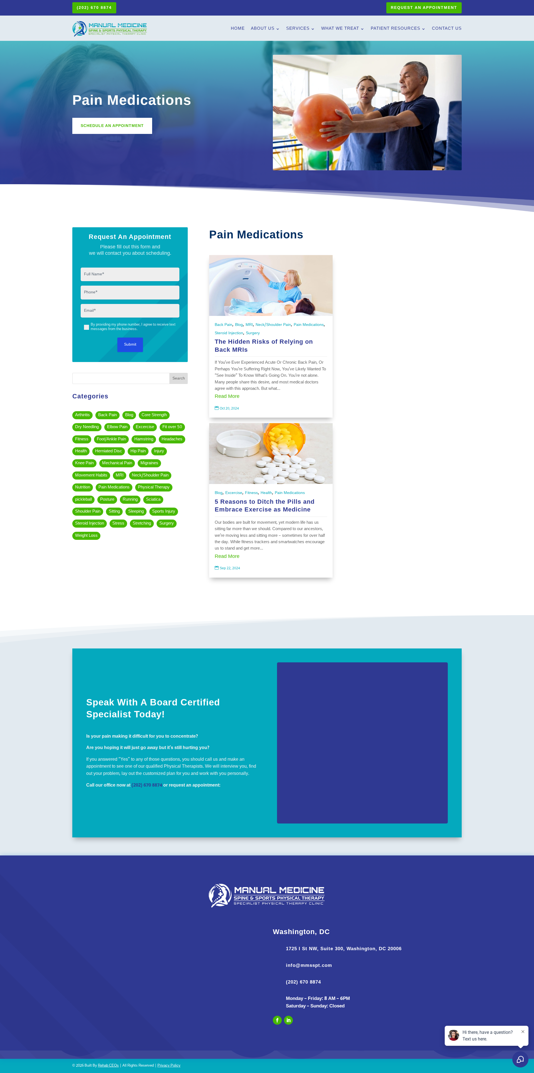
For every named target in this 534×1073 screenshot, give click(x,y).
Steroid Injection (89, 523)
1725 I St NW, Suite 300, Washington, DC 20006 (344, 948)
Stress (118, 523)
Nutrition (82, 487)
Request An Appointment (424, 7)
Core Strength (154, 415)
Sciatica (153, 499)
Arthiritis (82, 415)
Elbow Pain (117, 427)
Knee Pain (84, 463)
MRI (119, 475)
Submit (130, 344)
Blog (129, 415)
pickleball (83, 499)
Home (238, 28)
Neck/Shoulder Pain (150, 475)
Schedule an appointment (112, 125)
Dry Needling (87, 427)
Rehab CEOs (108, 1066)
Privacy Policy (169, 1066)
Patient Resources (395, 28)
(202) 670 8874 (94, 7)
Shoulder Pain (87, 511)
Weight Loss (86, 535)
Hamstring (143, 439)
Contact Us (447, 28)
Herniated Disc (108, 451)
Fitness (81, 439)
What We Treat (340, 28)
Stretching (142, 523)
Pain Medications (114, 487)
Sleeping (136, 511)
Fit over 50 (172, 427)
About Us (263, 28)
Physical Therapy (154, 487)
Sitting (114, 511)
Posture (107, 499)
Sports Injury (163, 511)
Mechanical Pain (117, 463)
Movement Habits (91, 475)
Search (178, 378)
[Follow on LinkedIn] (288, 1020)
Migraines (149, 463)
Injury (159, 451)
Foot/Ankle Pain (111, 439)
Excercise (145, 427)
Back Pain (107, 415)
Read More (227, 396)
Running (130, 499)
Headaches (172, 439)
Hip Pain (138, 451)
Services (298, 28)
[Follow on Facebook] (277, 1020)
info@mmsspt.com (309, 965)
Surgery (166, 523)
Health (81, 451)
